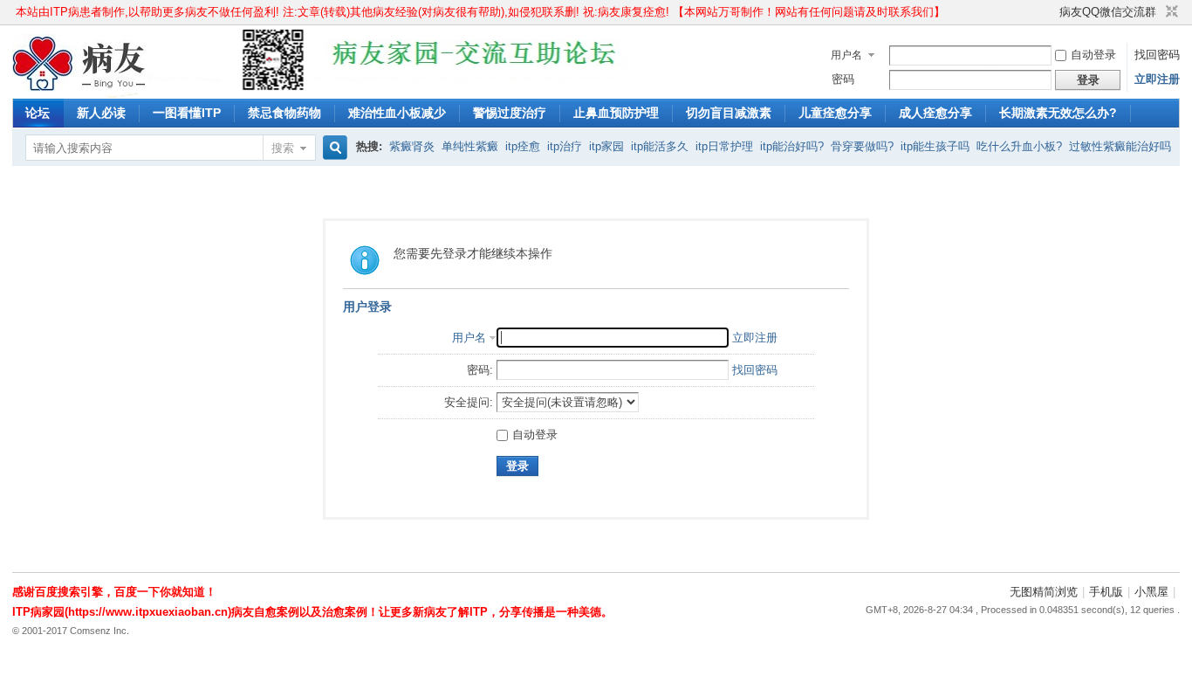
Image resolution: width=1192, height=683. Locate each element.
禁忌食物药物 (284, 113)
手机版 (1106, 591)
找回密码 (1157, 54)
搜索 (282, 148)
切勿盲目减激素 (728, 113)
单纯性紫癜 (470, 146)
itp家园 (606, 146)
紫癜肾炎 (412, 146)
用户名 (846, 55)
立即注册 (1157, 79)
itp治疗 (564, 146)
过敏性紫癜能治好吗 (1120, 146)
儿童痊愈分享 (835, 113)
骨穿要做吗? (862, 146)
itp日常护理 (724, 146)
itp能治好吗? (792, 146)
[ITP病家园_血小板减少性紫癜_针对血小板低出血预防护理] (79, 87)
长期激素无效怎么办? (1058, 113)
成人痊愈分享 (935, 113)
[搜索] (332, 148)
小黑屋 (1151, 591)
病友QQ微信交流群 (1107, 11)
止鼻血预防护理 (616, 113)
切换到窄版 (1170, 12)
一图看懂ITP (187, 113)
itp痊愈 (522, 146)
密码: (480, 369)
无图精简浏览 (1044, 591)
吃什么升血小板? (1019, 146)
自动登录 (1093, 54)
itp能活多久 (659, 146)
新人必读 (101, 113)
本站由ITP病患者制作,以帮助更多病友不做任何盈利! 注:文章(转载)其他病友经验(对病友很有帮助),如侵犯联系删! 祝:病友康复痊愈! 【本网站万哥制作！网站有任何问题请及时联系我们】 (480, 11)
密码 (843, 79)
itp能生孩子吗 (935, 146)
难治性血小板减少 (397, 113)
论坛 (37, 113)
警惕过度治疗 (509, 113)
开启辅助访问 (1051, 12)
